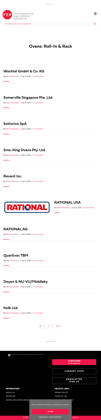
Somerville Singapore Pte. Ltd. (28, 98)
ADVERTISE (10, 396)
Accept (50, 412)
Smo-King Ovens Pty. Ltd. (24, 150)
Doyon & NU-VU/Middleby (25, 282)
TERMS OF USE (61, 396)
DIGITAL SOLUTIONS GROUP (17, 400)
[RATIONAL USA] (27, 207)
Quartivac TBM (15, 256)
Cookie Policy (43, 417)
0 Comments (38, 76)
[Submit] (94, 24)
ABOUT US (10, 393)
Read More (6, 81)
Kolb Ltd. (10, 308)
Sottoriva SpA (15, 124)
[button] (74, 362)
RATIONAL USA (67, 203)
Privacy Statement (55, 417)
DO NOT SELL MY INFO (64, 400)
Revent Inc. (12, 176)
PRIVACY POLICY (61, 393)
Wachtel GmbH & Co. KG (23, 71)
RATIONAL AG (15, 229)
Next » (58, 326)
